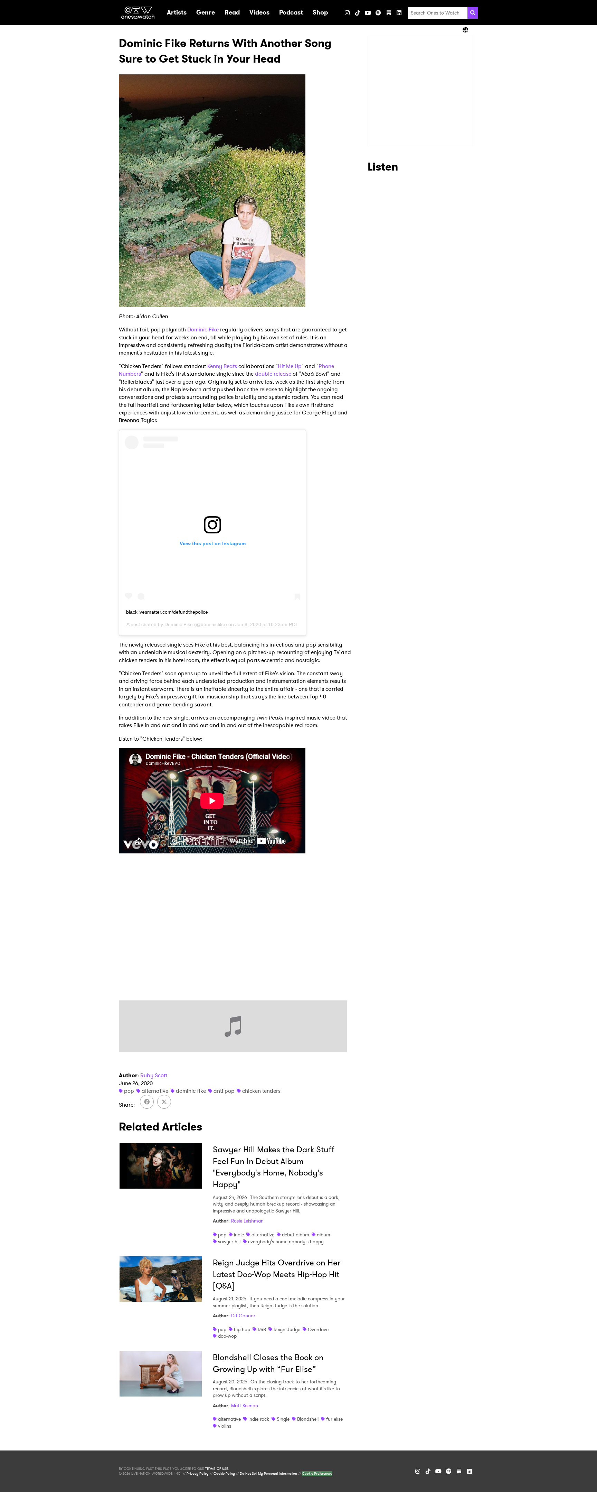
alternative (155, 1091)
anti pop (224, 1091)
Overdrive (318, 1329)
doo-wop (227, 1336)
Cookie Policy (224, 1473)
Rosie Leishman (247, 1220)
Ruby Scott (153, 1075)
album (323, 1234)
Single (283, 1419)
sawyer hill (229, 1241)
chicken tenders (261, 1091)
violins (224, 1425)
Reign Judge (287, 1329)
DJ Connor (243, 1315)
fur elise (334, 1419)
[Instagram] (347, 13)
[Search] (472, 13)
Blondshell (308, 1419)
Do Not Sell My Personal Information (268, 1473)
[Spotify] (378, 13)
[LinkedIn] (399, 13)
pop (129, 1091)
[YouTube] (368, 13)
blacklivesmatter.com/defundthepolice (167, 612)
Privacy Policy (198, 1473)
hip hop (242, 1329)
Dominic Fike (203, 329)
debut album (295, 1234)
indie (239, 1234)
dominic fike (191, 1091)
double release (273, 374)
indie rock (258, 1419)
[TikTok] (357, 13)
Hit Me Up (290, 366)
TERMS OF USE (216, 1468)
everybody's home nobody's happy (286, 1241)
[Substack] (388, 13)
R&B (262, 1329)
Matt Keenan (244, 1405)
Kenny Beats (222, 366)
